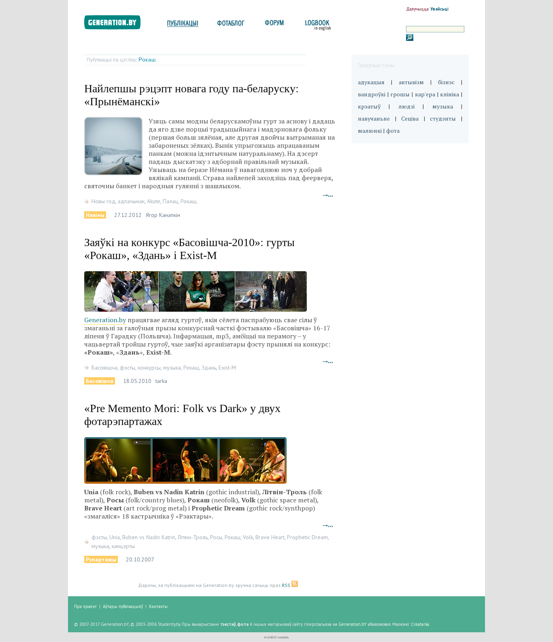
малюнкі (370, 130)
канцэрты (123, 546)
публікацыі (182, 25)
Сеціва (410, 118)
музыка (172, 367)
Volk (248, 537)
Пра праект (85, 606)
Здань (209, 367)
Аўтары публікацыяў (123, 606)
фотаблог (231, 25)
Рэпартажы (101, 559)
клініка (449, 94)
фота (393, 130)
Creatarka (420, 624)
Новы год (103, 201)
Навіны (95, 215)
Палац (170, 201)
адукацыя (371, 82)
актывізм (411, 82)
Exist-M (227, 367)
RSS (286, 585)
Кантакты (158, 606)
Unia (114, 537)
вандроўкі (371, 94)
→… (328, 194)
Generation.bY (352, 624)
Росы (216, 537)
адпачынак (131, 201)
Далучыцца (417, 9)
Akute (153, 201)
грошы (400, 94)
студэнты (443, 118)
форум (273, 25)
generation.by (116, 24)
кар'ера (425, 94)
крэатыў (369, 106)
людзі (406, 106)
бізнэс (446, 82)
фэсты (127, 367)
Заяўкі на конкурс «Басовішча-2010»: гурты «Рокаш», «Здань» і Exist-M (189, 248)
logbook (316, 25)
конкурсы (149, 367)
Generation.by (105, 319)
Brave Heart (270, 537)
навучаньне (374, 118)
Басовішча (104, 367)
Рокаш (148, 60)
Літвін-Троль (193, 537)
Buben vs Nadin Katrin (148, 537)
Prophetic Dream (307, 537)
